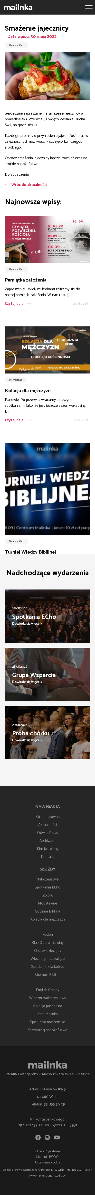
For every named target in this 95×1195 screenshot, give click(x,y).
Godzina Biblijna (47, 911)
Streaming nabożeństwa (47, 1030)
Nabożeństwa (47, 879)
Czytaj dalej (15, 303)
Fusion (47, 934)
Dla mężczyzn (15, 380)
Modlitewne (47, 903)
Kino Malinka (47, 1014)
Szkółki (47, 895)
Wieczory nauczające (48, 958)
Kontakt (47, 857)
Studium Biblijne (47, 974)
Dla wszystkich (16, 45)
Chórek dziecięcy (47, 950)
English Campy (47, 990)
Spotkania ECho (47, 887)
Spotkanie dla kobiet (47, 966)
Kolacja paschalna (47, 1006)
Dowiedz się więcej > (27, 624)
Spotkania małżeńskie (47, 1022)
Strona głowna (48, 816)
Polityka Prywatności (48, 1151)
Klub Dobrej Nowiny (48, 942)
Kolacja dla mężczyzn (47, 919)
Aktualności (47, 825)
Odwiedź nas (47, 833)
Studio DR (60, 1175)
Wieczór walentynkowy (47, 998)
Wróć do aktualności (29, 185)
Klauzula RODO (47, 1157)
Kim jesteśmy (47, 849)
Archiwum (47, 841)
